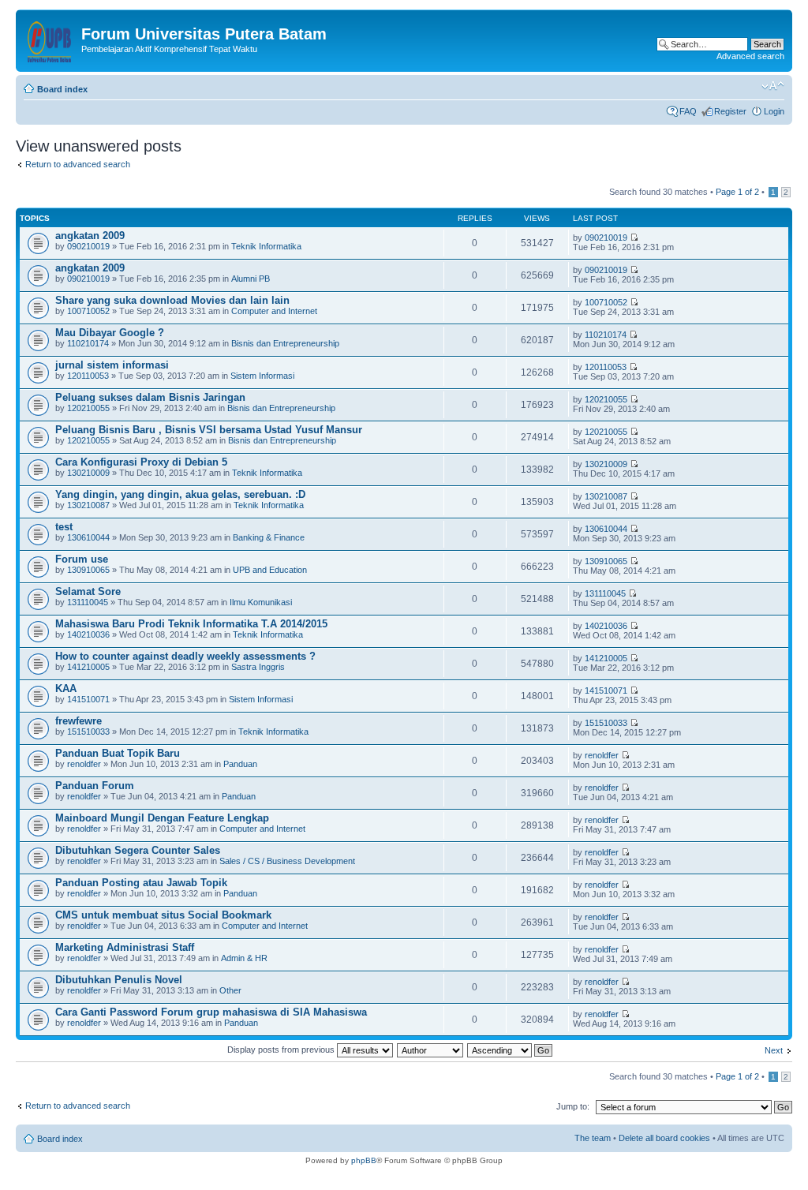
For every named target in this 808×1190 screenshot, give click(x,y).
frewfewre (78, 721)
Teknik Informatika (266, 246)
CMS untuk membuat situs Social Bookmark (163, 915)
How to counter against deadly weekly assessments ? (185, 656)
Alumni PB (250, 278)
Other (230, 990)
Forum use (81, 559)
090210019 (88, 246)
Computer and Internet (274, 311)
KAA (66, 688)
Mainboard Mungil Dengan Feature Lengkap (162, 818)
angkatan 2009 (90, 235)
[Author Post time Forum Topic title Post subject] (431, 1049)
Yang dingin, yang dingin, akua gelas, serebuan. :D (180, 494)
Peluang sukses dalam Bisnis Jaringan (150, 397)
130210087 (88, 505)
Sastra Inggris (258, 667)
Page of (737, 191)
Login (774, 111)
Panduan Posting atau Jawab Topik (141, 883)
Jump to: (572, 1106)
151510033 (88, 731)
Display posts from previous (282, 1049)
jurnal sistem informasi (112, 365)
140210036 (88, 634)
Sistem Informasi (262, 375)
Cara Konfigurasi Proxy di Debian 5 (141, 462)
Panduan (240, 764)
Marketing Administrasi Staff (124, 947)
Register (730, 111)
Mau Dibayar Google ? (109, 333)
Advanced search (750, 56)
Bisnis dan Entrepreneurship (285, 343)
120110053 (88, 375)
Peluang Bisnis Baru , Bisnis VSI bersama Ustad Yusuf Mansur (208, 430)
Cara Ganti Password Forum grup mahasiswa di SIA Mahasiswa (211, 1012)
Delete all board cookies (664, 1138)
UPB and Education (270, 569)
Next (774, 1050)
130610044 (88, 537)
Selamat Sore (88, 591)
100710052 (88, 311)
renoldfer (84, 764)
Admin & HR (244, 958)
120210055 (88, 408)
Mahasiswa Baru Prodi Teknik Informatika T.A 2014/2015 (191, 624)
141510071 (88, 699)
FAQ (688, 111)
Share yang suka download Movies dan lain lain (172, 300)
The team (592, 1138)
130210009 (88, 472)
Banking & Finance (269, 537)
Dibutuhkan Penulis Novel (118, 980)
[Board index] (50, 38)
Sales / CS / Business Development (287, 861)
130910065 (88, 569)
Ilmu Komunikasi (261, 602)
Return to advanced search (77, 164)
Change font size (772, 86)
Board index (62, 89)
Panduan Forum (94, 785)
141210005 (88, 667)
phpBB (363, 1160)
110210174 (88, 343)
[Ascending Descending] (510, 1049)
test (64, 527)
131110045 (87, 602)
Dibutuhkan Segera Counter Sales (137, 850)
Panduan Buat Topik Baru (117, 753)
